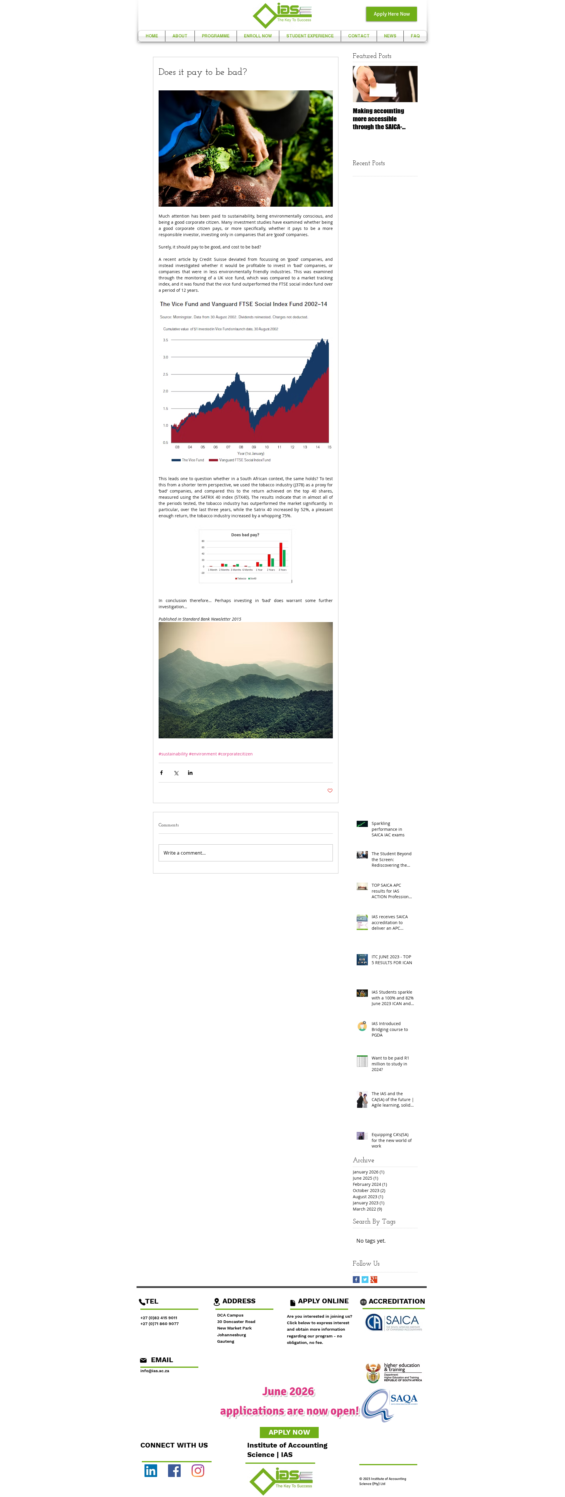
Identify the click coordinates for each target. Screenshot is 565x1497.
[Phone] (142, 1302)
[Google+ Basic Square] (373, 1279)
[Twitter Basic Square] (365, 1279)
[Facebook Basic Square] (356, 1279)
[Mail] (143, 1360)
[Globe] (363, 1302)
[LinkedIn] (150, 1470)
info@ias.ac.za (154, 1370)
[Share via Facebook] (161, 772)
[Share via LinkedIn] (190, 772)
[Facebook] (174, 1470)
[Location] (216, 1302)
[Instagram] (198, 1470)
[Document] (292, 1303)
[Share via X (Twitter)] (176, 772)
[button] (180, 36)
